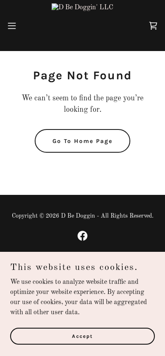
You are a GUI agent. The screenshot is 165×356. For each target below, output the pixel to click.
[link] (82, 25)
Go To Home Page (82, 141)
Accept (82, 336)
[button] (15, 25)
